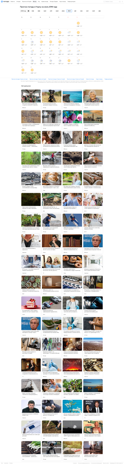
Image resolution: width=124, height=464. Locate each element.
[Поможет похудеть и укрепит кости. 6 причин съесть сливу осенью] (72, 120)
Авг (75, 11)
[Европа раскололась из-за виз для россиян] (31, 430)
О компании (6, 463)
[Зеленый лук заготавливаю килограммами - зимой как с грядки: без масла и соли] (31, 451)
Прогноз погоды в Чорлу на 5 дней (38, 79)
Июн (63, 11)
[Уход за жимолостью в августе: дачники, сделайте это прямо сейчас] (72, 389)
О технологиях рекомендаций (96, 463)
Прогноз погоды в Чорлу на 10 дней (75, 79)
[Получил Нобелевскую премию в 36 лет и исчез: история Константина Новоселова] (51, 244)
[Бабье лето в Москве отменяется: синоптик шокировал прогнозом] (51, 120)
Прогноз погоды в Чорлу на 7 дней (56, 79)
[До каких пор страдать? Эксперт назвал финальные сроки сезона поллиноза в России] (72, 182)
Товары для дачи (108, 79)
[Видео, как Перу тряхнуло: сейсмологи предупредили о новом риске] (31, 389)
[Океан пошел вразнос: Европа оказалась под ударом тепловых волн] (72, 99)
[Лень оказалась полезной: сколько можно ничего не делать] (93, 161)
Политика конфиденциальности (84, 463)
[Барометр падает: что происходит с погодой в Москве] (51, 347)
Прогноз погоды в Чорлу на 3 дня (19, 79)
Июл (69, 11)
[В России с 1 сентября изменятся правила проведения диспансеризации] (31, 264)
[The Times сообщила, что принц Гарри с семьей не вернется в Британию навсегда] (93, 409)
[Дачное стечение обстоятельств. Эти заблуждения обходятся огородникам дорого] (93, 140)
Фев (39, 11)
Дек (100, 11)
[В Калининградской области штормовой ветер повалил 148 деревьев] (51, 326)
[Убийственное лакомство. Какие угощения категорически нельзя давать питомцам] (51, 140)
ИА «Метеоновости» (119, 463)
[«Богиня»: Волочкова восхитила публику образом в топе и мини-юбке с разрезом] (93, 430)
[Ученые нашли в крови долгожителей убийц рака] (93, 306)
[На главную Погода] (6, 1)
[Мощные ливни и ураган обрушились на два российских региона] (51, 161)
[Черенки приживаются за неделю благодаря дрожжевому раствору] (31, 223)
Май (57, 11)
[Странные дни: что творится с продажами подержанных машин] (72, 285)
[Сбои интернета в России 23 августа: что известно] (51, 409)
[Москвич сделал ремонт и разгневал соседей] (31, 347)
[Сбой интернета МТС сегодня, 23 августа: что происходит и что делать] (93, 326)
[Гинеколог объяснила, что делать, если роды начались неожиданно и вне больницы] (51, 389)
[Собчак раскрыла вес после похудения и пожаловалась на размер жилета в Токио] (31, 368)
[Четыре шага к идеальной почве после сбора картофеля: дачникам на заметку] (72, 161)
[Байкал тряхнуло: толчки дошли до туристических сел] (93, 389)
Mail (2, 463)
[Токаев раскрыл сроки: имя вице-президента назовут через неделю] (31, 326)
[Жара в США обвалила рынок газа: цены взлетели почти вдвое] (51, 451)
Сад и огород (99, 79)
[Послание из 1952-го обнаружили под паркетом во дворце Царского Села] (31, 120)
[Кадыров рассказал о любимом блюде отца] (31, 409)
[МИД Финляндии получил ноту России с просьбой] (72, 223)
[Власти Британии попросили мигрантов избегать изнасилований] (93, 120)
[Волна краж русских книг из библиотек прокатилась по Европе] (72, 244)
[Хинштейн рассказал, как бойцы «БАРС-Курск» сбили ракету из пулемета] (72, 430)
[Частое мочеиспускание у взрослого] (31, 244)
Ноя (93, 11)
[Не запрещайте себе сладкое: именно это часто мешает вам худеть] (31, 306)
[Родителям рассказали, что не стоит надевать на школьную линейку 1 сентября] (93, 202)
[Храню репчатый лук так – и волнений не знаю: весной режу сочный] (51, 202)
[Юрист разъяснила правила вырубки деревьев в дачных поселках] (72, 347)
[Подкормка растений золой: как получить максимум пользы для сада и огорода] (72, 451)
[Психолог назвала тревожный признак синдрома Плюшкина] (93, 368)
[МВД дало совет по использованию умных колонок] (51, 285)
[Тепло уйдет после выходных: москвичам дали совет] (51, 223)
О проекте (75, 463)
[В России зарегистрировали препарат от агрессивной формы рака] (51, 368)
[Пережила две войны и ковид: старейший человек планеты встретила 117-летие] (93, 99)
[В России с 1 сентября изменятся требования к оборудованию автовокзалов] (93, 285)
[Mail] (2, 1)
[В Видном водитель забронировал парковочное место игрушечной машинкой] (51, 306)
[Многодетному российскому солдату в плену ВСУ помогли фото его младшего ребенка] (31, 99)
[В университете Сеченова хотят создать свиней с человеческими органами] (93, 182)
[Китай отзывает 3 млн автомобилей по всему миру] (31, 182)
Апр (51, 11)
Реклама (11, 463)
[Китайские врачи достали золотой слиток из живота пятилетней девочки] (72, 306)
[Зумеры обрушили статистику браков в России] (93, 223)
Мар (45, 11)
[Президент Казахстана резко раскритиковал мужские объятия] (93, 244)
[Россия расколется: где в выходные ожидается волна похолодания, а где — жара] (51, 99)
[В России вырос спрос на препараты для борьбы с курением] (72, 202)
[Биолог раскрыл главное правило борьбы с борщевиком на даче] (72, 409)
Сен (81, 11)
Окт (87, 11)
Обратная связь (106, 463)
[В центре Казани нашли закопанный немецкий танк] (72, 140)
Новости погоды (90, 79)
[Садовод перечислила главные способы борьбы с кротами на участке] (51, 430)
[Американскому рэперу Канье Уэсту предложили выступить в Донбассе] (72, 368)
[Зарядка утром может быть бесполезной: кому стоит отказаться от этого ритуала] (93, 451)
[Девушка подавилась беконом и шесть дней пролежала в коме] (93, 264)
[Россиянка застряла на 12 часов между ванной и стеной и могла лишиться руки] (72, 326)
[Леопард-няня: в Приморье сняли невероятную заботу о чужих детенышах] (31, 161)
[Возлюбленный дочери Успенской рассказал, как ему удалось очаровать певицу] (51, 264)
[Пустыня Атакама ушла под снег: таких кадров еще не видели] (93, 347)
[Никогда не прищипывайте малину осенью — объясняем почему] (31, 140)
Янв (33, 11)
